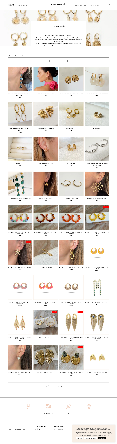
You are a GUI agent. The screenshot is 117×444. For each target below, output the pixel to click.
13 (66, 386)
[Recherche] (103, 5)
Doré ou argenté (39, 61)
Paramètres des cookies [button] (90, 438)
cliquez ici (106, 435)
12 (63, 386)
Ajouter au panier (19, 78)
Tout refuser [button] (79, 438)
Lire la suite (97, 216)
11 (61, 386)
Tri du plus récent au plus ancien (76, 61)
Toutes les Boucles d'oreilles (16, 56)
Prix (54, 61)
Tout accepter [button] (102, 438)
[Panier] (108, 5)
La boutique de (58, 5)
